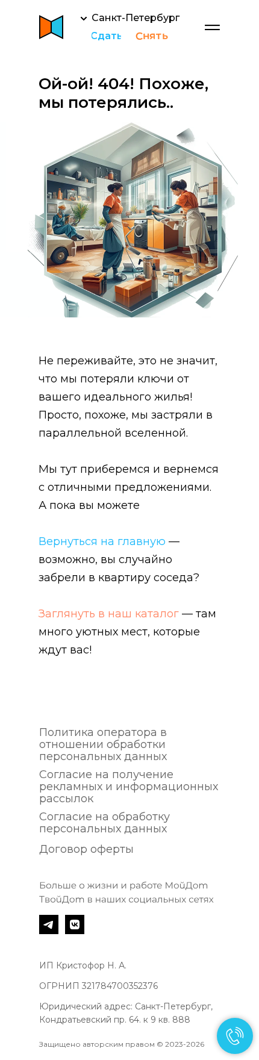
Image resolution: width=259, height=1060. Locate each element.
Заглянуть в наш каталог (109, 613)
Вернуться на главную (102, 541)
